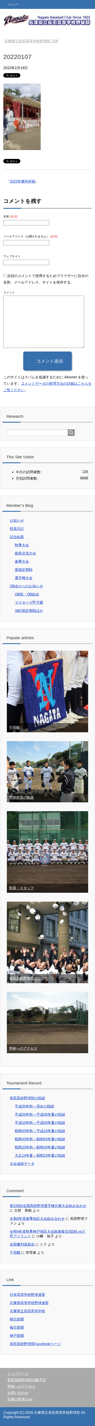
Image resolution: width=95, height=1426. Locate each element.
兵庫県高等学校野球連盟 (29, 1303)
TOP (31, 41)
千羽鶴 (14, 727)
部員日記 (17, 529)
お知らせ (17, 520)
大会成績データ (22, 1164)
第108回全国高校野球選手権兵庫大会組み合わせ (48, 1206)
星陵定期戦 (23, 570)
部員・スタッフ (21, 888)
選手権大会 (23, 578)
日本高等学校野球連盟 (27, 1295)
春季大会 (22, 561)
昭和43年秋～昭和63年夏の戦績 (40, 1139)
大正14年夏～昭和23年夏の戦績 (40, 1155)
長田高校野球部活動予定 (26, 1380)
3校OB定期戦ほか (29, 611)
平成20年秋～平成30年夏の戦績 (40, 1114)
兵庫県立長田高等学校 (27, 1311)
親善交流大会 (25, 553)
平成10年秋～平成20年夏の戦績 (40, 1123)
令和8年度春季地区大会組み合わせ (37, 1219)
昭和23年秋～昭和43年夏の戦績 (40, 1147)
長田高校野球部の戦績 (27, 1098)
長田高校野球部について (28, 978)
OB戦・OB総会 (27, 594)
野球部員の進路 (21, 797)
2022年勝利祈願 (22, 181)
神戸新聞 (17, 1336)
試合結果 (17, 537)
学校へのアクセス (23, 1048)
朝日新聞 (17, 1319)
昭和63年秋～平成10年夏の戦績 (40, 1131)
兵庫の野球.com (19, 1399)
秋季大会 (22, 545)
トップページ (17, 1373)
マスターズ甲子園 (29, 602)
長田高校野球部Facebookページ (35, 1344)
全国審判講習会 (22, 1244)
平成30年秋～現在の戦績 (34, 1106)
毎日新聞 (17, 1327)
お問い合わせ (17, 1393)
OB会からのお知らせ (26, 586)
